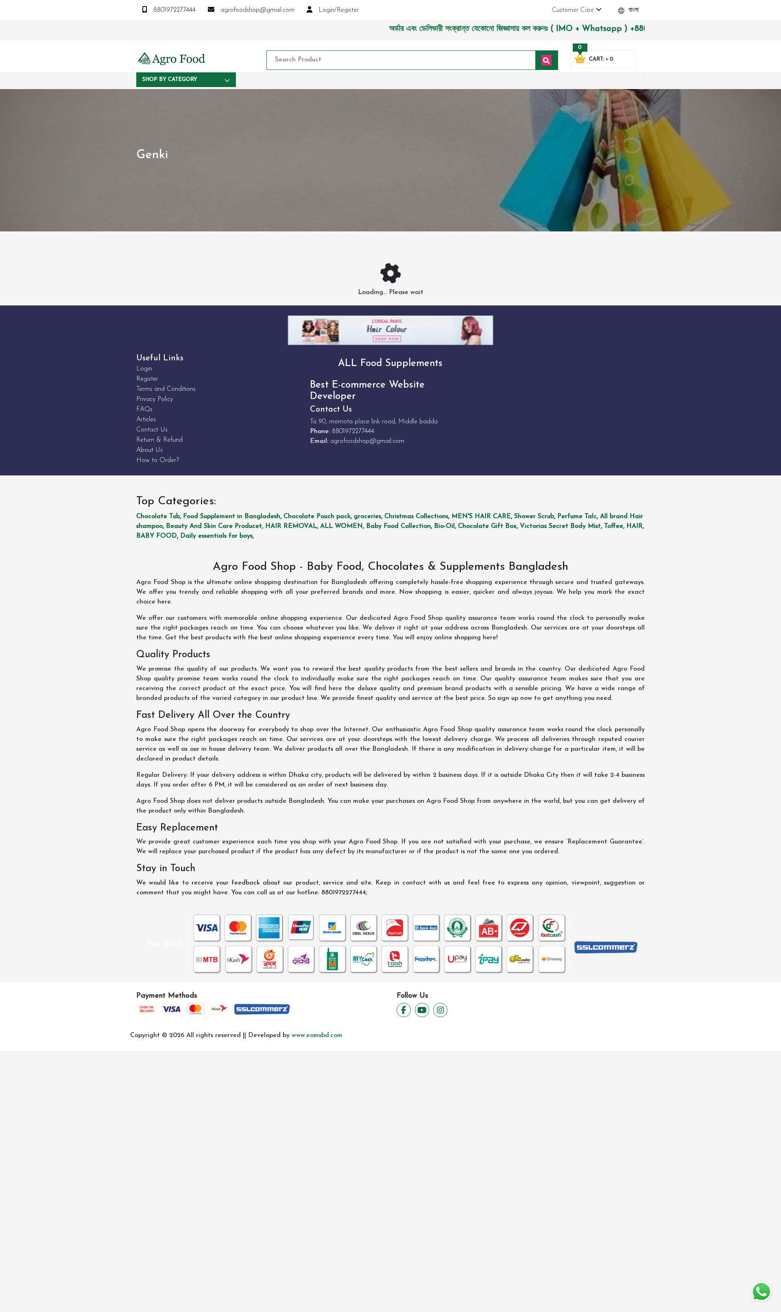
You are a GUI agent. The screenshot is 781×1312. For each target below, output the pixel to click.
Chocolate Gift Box (487, 526)
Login (144, 369)
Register (147, 379)
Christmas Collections (416, 516)
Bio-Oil (444, 526)
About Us (149, 450)
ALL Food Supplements (390, 363)
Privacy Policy (154, 399)
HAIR (634, 526)
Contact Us (152, 430)
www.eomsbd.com (317, 1035)
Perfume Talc (577, 516)
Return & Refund (159, 440)
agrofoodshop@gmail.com (256, 10)
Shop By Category (169, 79)
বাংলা (632, 10)
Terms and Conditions (166, 389)
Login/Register (337, 10)
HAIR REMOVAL (291, 526)
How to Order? (157, 460)
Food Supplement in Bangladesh (231, 516)
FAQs (144, 409)
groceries (367, 516)
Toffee (613, 526)
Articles (146, 419)
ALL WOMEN (341, 526)
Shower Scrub (534, 516)
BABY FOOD (156, 536)
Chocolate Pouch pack (317, 516)
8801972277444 (173, 10)
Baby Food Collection (398, 526)
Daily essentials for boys (216, 536)
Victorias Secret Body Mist (560, 526)
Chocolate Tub (158, 516)
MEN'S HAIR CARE (481, 516)
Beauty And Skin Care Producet (214, 526)
